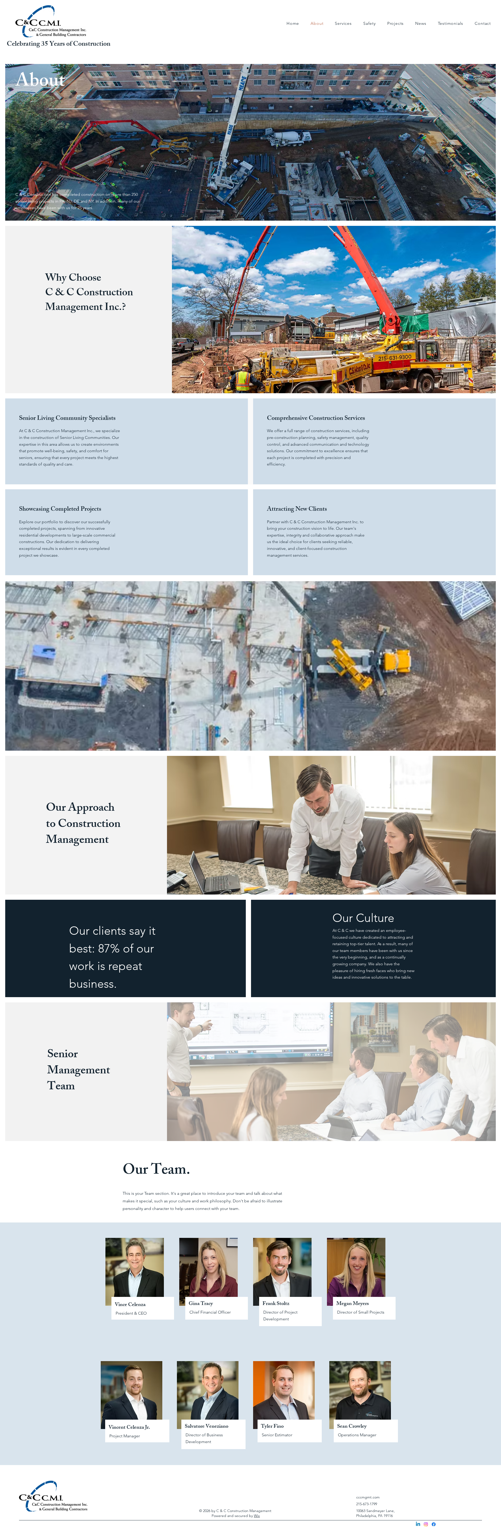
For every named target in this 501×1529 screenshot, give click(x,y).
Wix (257, 1515)
